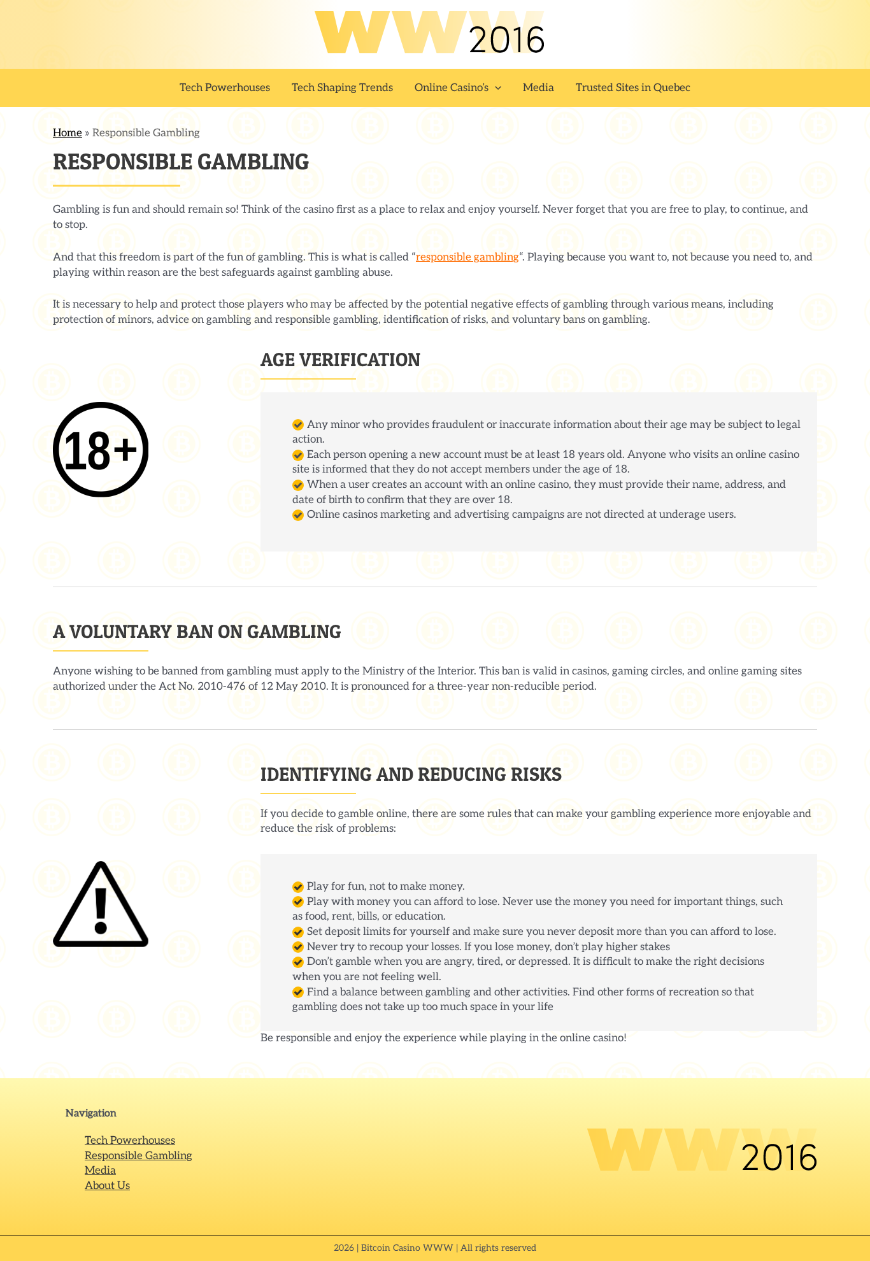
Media (538, 88)
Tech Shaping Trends (342, 88)
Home (67, 133)
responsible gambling (467, 257)
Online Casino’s (451, 88)
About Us (107, 1185)
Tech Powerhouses (225, 88)
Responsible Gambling (138, 1156)
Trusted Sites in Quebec (633, 88)
